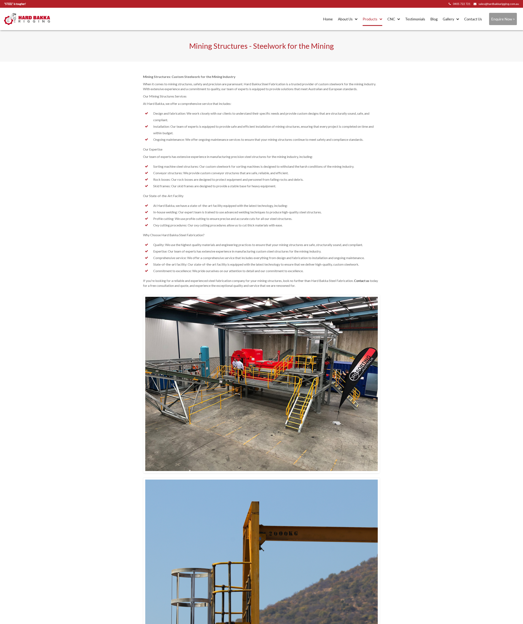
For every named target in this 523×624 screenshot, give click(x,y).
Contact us (361, 281)
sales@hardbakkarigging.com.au (498, 4)
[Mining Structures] (261, 384)
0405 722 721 (461, 4)
